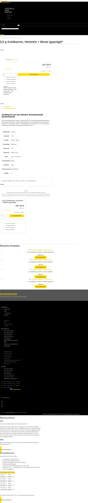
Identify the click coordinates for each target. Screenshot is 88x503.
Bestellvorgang (9, 330)
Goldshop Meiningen (10, 412)
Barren (13, 59)
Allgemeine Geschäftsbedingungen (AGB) (11, 340)
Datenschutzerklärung (11, 344)
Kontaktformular (8, 294)
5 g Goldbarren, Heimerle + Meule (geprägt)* (40, 271)
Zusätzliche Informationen (10, 108)
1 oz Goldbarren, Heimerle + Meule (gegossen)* (40, 281)
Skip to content (3, 0)
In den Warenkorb (33, 74)
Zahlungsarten (8, 332)
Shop (7, 10)
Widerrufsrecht (9, 336)
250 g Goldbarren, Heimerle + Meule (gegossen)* (40, 252)
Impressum (7, 346)
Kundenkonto (8, 313)
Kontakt (8, 12)
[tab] (27, 106)
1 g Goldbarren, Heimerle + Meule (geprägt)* (40, 262)
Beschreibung (7, 106)
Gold (16, 59)
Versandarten (8, 334)
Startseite (9, 8)
